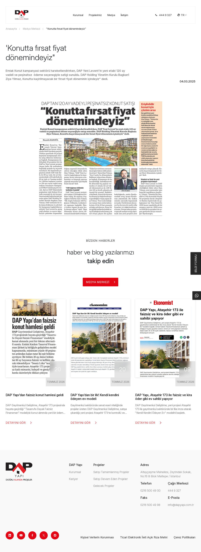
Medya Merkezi (31, 28)
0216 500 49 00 (150, 490)
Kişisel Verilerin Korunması (97, 537)
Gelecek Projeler (103, 485)
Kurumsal (78, 15)
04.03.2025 (187, 81)
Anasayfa (11, 28)
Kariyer (73, 479)
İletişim (124, 15)
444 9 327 (174, 490)
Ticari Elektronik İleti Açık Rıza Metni (143, 537)
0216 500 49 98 (150, 504)
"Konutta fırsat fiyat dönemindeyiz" (66, 28)
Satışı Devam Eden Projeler (110, 479)
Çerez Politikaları (184, 537)
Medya (111, 15)
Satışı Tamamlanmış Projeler (111, 472)
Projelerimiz (95, 15)
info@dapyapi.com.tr (181, 504)
